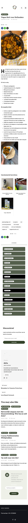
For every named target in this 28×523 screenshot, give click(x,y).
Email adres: (14, 484)
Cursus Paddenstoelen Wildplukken (10, 437)
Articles (7, 374)
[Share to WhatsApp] (5, 28)
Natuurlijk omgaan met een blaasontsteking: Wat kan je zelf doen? (14, 414)
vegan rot (4, 229)
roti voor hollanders (16, 227)
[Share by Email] (7, 28)
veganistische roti (14, 229)
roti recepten (5, 227)
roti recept (16, 224)
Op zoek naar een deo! (10, 458)
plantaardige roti (6, 222)
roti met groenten (6, 224)
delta (6, 363)
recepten (15, 222)
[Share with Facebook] (2, 28)
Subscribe (14, 342)
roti (21, 222)
